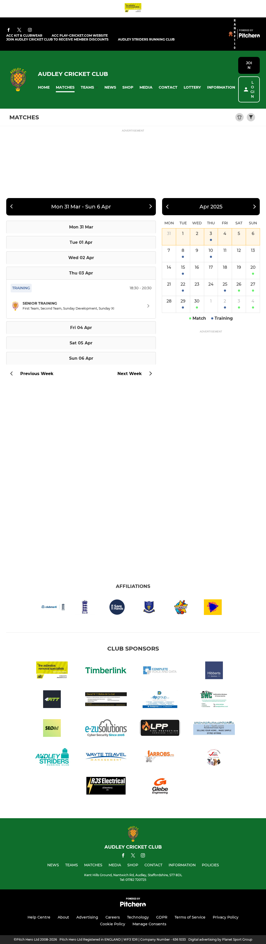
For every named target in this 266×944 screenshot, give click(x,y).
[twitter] (19, 30)
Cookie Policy (112, 924)
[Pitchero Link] (249, 36)
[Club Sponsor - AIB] (133, 8)
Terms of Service (190, 917)
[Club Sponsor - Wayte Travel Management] (106, 758)
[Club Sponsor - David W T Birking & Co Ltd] (106, 700)
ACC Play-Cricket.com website (80, 35)
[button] (44, 87)
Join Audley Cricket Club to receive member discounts (57, 39)
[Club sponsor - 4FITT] (52, 700)
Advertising (87, 917)
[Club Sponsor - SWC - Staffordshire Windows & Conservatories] (214, 700)
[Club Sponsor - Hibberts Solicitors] (214, 671)
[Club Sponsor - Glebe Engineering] (160, 786)
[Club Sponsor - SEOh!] (52, 729)
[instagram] (30, 30)
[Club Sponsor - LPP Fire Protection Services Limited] (160, 729)
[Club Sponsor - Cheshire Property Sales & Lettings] (214, 758)
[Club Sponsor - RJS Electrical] (106, 786)
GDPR (161, 917)
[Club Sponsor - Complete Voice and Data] (160, 671)
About (63, 917)
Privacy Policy (225, 917)
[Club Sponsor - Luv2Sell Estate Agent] (214, 729)
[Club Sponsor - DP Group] (160, 700)
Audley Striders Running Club (146, 39)
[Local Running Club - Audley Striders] (52, 758)
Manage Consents (149, 924)
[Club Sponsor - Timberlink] (106, 671)
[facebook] (8, 30)
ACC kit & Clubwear (24, 35)
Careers (112, 917)
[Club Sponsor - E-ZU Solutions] (106, 729)
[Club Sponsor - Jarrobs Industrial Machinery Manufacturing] (160, 758)
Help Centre (39, 917)
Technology (138, 917)
